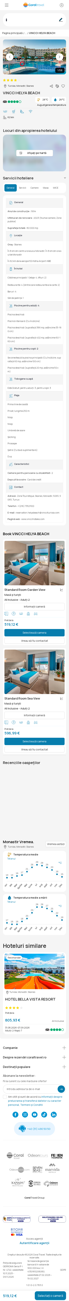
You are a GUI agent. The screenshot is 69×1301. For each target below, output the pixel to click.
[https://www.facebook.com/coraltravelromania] (15, 1115)
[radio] (4, 80)
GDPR (63, 1269)
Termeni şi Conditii (31, 1105)
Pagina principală (12, 33)
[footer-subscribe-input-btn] (61, 1089)
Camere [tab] (34, 187)
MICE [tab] (55, 187)
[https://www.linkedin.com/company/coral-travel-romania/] (54, 1115)
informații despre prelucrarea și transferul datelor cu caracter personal (35, 1101)
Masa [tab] (46, 187)
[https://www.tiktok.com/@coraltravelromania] (44, 1115)
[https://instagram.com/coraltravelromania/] (25, 1115)
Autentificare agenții (34, 1243)
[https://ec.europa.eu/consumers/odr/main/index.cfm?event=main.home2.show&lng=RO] (52, 1222)
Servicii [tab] (22, 187)
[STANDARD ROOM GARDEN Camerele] (34, 563)
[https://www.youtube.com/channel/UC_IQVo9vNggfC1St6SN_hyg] (35, 1115)
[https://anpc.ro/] (17, 1222)
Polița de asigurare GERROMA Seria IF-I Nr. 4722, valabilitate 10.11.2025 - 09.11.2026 (13, 1269)
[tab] (34, 178)
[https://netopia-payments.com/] (17, 1235)
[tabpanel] (34, 360)
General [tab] (11, 187)
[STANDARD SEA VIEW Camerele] (34, 672)
